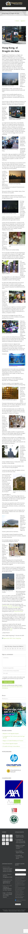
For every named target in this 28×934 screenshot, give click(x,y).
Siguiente (23, 20)
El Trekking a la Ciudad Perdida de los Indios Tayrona (7, 888)
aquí (11, 628)
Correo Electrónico (20, 872)
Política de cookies (21, 910)
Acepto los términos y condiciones (20, 900)
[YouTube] (3, 839)
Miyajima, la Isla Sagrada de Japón (11, 733)
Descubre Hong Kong (7, 605)
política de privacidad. (19, 897)
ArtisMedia (6, 910)
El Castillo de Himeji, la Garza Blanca (11, 746)
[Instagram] (7, 839)
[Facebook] (3, 836)
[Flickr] (7, 836)
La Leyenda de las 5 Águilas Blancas (7, 881)
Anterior (17, 20)
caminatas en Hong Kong (13, 607)
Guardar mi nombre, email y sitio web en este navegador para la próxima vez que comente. (13, 677)
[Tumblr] (3, 843)
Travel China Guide (18, 611)
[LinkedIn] (7, 843)
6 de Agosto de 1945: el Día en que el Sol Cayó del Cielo (20, 841)
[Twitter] (11, 836)
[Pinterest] (11, 839)
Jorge (4, 893)
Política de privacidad (13, 910)
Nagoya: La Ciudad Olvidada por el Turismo (13, 740)
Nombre (17, 868)
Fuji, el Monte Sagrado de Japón (10, 743)
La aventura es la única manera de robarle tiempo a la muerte (7, 869)
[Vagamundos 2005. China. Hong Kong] (11, 638)
